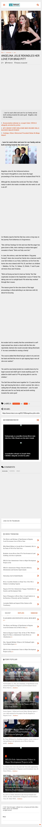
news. (15, 52)
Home (2, 52)
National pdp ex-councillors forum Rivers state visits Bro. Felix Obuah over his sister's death (20, 437)
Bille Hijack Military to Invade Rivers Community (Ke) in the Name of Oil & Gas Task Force (20, 704)
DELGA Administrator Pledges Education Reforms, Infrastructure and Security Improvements (20, 787)
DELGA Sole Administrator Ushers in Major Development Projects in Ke (20, 760)
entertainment (8, 52)
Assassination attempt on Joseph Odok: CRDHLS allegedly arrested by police (19, 124)
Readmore (15, 687)
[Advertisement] (21, 87)
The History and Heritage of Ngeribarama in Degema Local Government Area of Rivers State (18, 676)
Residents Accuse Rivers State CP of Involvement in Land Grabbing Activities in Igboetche (19, 732)
